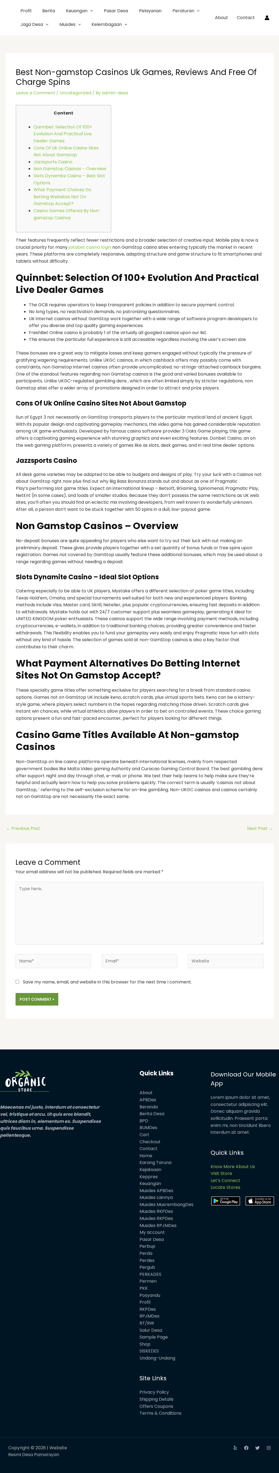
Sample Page (154, 1337)
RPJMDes (149, 1316)
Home (146, 1156)
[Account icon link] (267, 17)
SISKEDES (149, 1351)
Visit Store (221, 1173)
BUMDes (148, 1127)
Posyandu (150, 1295)
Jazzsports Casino (53, 162)
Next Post (260, 828)
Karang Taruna (155, 1162)
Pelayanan (150, 11)
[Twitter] (257, 1448)
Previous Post (23, 828)
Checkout (150, 1142)
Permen (148, 1281)
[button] (90, 11)
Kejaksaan (150, 1169)
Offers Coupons (156, 1406)
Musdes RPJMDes (158, 1225)
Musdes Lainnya (156, 1197)
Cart (144, 1135)
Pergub (147, 1267)
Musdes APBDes (156, 1190)
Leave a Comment (35, 93)
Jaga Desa (31, 24)
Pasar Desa (116, 11)
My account (152, 1232)
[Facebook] (246, 1448)
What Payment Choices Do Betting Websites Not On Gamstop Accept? (62, 197)
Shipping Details (157, 1399)
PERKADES (150, 1274)
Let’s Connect (225, 1180)
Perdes (147, 1260)
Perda (146, 1253)
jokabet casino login (90, 247)
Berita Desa (152, 1114)
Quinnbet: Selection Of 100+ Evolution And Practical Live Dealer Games (63, 134)
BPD (144, 1121)
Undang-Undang (157, 1358)
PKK (144, 1288)
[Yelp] (235, 1448)
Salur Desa (151, 1330)
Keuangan (76, 11)
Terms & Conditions (160, 1413)
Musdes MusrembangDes (166, 1204)
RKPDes (148, 1309)
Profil (25, 11)
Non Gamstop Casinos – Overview (70, 169)
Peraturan (183, 11)
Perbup (147, 1246)
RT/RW (147, 1323)
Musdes (67, 24)
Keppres (149, 1177)
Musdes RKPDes (156, 1211)
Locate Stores (225, 1187)
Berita (48, 11)
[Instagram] (268, 1448)
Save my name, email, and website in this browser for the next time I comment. (107, 982)
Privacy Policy (154, 1392)
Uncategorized (75, 93)
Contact (246, 17)
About (221, 17)
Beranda (149, 1107)
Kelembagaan (107, 24)
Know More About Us (233, 1166)
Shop (145, 1344)
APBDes (148, 1100)
